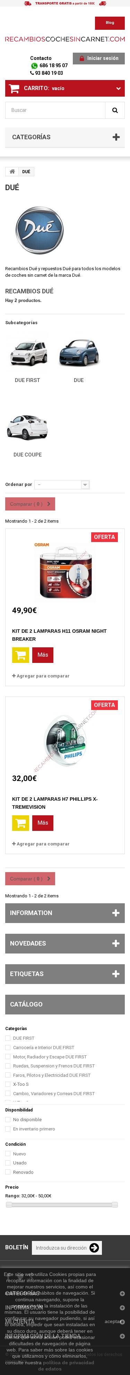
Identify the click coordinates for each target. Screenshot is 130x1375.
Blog (110, 22)
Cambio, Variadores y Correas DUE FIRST (54, 1093)
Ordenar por (18, 484)
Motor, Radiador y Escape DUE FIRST (50, 1056)
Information (31, 912)
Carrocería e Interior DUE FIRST (43, 1047)
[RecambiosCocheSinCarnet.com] (65, 39)
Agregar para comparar (43, 675)
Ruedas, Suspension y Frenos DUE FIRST (54, 1065)
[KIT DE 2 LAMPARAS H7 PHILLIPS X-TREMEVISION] (65, 734)
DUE (79, 380)
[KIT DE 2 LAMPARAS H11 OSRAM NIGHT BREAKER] (65, 566)
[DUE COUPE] (27, 427)
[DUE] (79, 352)
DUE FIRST (27, 380)
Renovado (23, 1172)
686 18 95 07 (53, 65)
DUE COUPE (28, 455)
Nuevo (19, 1153)
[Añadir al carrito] (20, 655)
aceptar (113, 1321)
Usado (20, 1162)
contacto (41, 58)
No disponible (27, 1119)
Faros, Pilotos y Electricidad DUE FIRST (51, 1075)
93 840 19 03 (48, 73)
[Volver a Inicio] (12, 171)
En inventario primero (34, 1129)
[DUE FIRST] (27, 352)
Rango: (12, 1195)
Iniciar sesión (103, 58)
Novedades (28, 943)
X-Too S (21, 1084)
